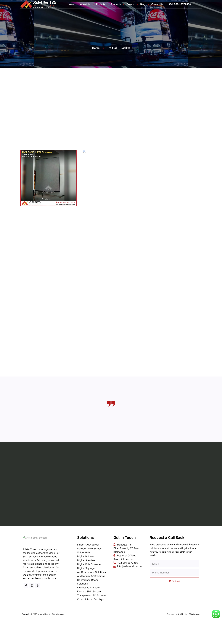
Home (71, 4)
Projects (100, 4)
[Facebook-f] (26, 585)
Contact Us (157, 4)
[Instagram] (31, 585)
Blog (142, 4)
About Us (85, 4)
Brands (130, 4)
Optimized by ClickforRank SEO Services (183, 614)
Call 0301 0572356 (180, 4)
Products (116, 4)
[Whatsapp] (37, 585)
